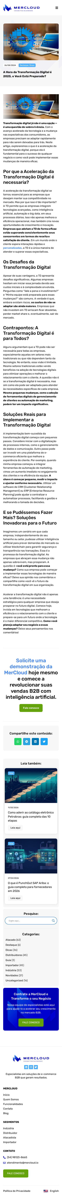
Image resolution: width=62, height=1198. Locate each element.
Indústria (11, 970)
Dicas (31, 65)
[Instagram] (31, 1067)
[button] (57, 8)
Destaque (24, 65)
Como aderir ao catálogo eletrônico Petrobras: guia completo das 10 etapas (31, 816)
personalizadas (12, 247)
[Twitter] (36, 1067)
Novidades (12, 975)
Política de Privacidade (16, 1190)
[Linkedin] (26, 1067)
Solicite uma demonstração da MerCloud (28, 666)
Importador (12, 965)
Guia (8, 960)
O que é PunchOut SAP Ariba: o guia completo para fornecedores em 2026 (30, 887)
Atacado (11, 939)
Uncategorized (14, 980)
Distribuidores (14, 955)
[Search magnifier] (53, 920)
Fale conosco (31, 707)
